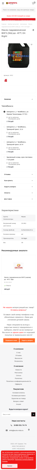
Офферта (18, 384)
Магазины (18, 373)
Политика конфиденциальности (18, 381)
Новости (18, 370)
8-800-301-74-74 (20, 425)
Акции (18, 404)
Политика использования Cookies (17, 460)
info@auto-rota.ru (16, 430)
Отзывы (19, 355)
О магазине (18, 366)
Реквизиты (18, 361)
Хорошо (9, 466)
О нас (18, 352)
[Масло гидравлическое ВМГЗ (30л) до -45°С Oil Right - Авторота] (18, 55)
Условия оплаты (18, 393)
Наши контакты (18, 421)
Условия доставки (18, 396)
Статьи (18, 375)
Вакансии (18, 358)
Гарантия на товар (19, 398)
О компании (18, 349)
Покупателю (18, 389)
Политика (18, 378)
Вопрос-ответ (18, 401)
